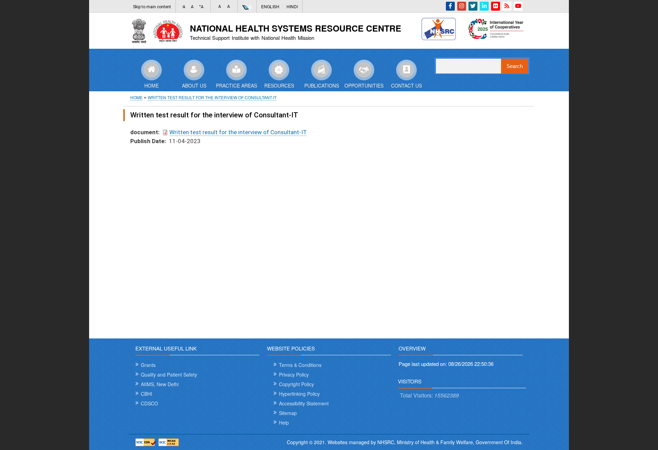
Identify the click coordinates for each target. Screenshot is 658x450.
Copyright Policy (296, 384)
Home (136, 97)
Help (284, 422)
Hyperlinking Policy (299, 393)
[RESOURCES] (279, 69)
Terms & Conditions (300, 364)
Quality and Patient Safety (169, 374)
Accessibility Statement (304, 403)
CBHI (146, 393)
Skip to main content (152, 6)
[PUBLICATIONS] (321, 69)
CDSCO (149, 403)
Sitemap (288, 412)
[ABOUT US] (194, 69)
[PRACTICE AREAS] (236, 69)
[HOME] (151, 69)
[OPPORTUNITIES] (364, 69)
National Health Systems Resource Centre (295, 28)
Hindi (292, 6)
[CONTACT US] (406, 69)
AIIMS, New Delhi (160, 384)
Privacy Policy (294, 374)
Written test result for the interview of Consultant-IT (212, 97)
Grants (148, 364)
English (270, 6)
